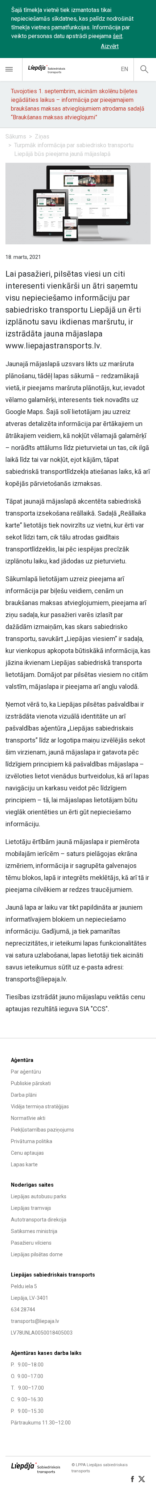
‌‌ (136, 46)
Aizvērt (110, 46)
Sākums (15, 136)
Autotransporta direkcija (38, 1220)
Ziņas (42, 136)
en (124, 69)
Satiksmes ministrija (34, 1231)
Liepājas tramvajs (31, 1208)
